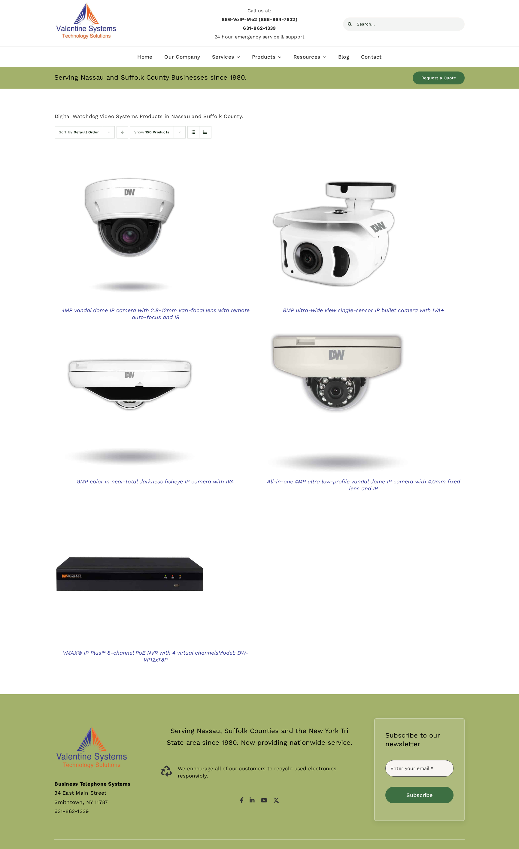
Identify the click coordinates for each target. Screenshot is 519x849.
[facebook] (242, 800)
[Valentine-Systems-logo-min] (86, 4)
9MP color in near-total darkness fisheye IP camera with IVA (155, 481)
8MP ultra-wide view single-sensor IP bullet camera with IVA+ (363, 310)
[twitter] (276, 800)
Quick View (129, 233)
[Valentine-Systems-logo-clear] (91, 721)
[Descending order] (122, 132)
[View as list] (205, 132)
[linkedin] (252, 800)
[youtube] (264, 800)
